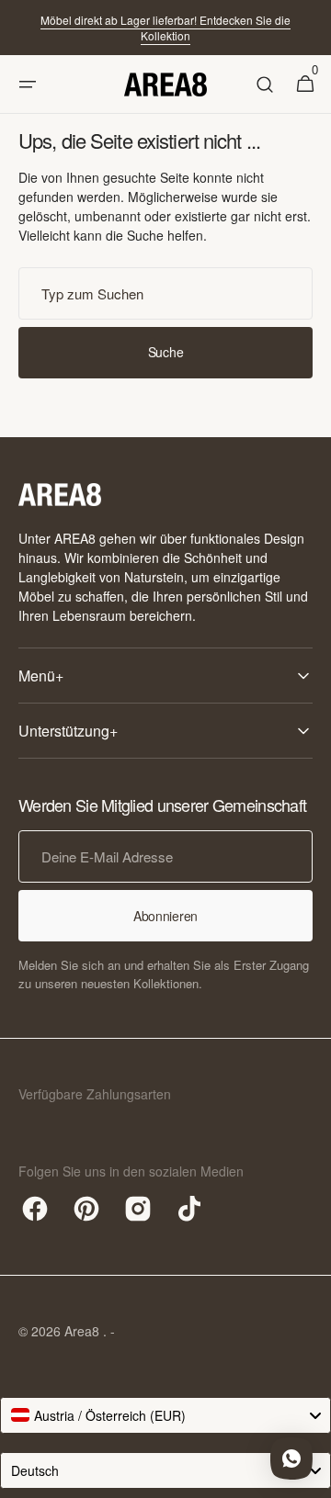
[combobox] (165, 293)
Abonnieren (165, 916)
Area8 (83, 1331)
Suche (166, 352)
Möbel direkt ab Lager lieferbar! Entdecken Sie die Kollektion (165, 27)
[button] (27, 84)
